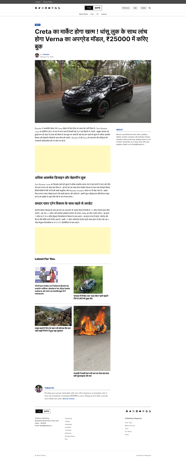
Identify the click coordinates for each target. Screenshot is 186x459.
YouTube (68, 430)
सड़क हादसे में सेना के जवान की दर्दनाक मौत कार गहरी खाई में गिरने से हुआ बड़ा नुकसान (53, 329)
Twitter (67, 421)
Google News (70, 436)
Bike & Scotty (83, 14)
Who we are (126, 8)
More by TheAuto (69, 398)
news (38, 25)
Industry (104, 14)
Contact (37, 2)
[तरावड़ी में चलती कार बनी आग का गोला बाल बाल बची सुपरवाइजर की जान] (92, 339)
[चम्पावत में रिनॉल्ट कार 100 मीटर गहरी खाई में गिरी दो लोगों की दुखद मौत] (88, 280)
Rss (66, 439)
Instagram (68, 424)
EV (97, 14)
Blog (135, 8)
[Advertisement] (72, 158)
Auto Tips (128, 423)
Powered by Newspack (143, 455)
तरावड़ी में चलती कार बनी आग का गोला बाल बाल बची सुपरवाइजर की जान (91, 374)
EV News (128, 431)
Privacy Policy (47, 2)
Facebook (68, 418)
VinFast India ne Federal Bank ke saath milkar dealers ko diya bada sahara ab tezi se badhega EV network (52, 289)
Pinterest (68, 433)
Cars (92, 14)
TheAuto (46, 54)
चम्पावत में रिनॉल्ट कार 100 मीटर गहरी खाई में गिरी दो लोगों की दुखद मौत (91, 297)
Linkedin (68, 427)
